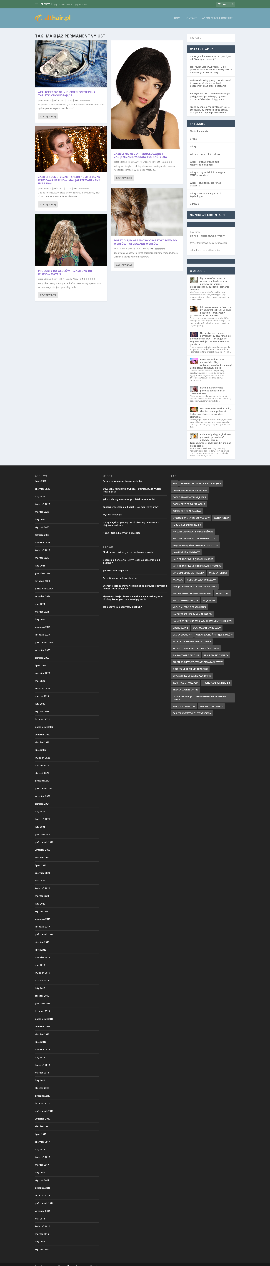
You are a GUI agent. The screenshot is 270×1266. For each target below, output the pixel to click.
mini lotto (222, 593)
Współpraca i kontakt (217, 18)
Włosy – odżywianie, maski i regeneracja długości (205, 163)
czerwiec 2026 (42, 488)
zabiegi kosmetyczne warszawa (192, 713)
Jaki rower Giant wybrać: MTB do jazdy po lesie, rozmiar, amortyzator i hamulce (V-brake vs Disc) (211, 69)
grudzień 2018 (42, 1003)
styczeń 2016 (42, 1249)
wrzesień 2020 (42, 849)
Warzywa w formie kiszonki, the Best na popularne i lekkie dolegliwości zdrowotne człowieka (210, 412)
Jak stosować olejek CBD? (116, 570)
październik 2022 (44, 726)
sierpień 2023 (42, 657)
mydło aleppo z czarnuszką (189, 607)
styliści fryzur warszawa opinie (192, 675)
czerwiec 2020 (42, 872)
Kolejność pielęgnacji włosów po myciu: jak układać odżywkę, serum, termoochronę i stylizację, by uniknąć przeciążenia (210, 440)
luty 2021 (40, 826)
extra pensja (221, 517)
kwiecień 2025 (42, 550)
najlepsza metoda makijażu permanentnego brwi (202, 620)
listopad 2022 (42, 719)
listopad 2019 (42, 926)
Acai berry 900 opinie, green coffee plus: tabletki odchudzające (67, 93)
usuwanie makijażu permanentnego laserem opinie (199, 698)
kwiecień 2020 (42, 888)
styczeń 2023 (42, 711)
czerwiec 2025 (42, 542)
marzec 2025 (42, 557)
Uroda (69, 100)
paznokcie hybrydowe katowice (192, 641)
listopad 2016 (42, 1195)
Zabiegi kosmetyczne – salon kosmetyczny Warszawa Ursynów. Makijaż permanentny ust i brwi (69, 180)
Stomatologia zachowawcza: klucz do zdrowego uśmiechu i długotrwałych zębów (135, 587)
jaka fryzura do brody (186, 552)
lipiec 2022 (40, 749)
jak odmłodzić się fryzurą (188, 572)
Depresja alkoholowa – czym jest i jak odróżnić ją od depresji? (210, 58)
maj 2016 (40, 1218)
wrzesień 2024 (42, 596)
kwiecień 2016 (42, 1226)
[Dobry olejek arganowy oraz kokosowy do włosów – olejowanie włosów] (147, 212)
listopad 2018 (42, 1011)
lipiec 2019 (40, 949)
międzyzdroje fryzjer (185, 600)
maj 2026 (40, 496)
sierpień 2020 (42, 857)
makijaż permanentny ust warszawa (195, 586)
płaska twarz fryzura (186, 655)
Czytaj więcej (48, 116)
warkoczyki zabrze (211, 706)
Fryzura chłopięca (112, 514)
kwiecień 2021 (42, 819)
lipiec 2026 (40, 481)
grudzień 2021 (42, 780)
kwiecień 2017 (42, 1157)
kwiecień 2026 (42, 504)
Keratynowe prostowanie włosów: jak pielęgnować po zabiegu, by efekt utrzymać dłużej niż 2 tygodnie (210, 96)
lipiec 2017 (40, 1134)
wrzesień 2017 (42, 1118)
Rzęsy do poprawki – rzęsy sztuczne (69, 4)
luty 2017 (40, 1172)
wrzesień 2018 (42, 1026)
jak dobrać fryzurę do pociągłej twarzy (197, 565)
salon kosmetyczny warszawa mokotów (197, 662)
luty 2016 (40, 1241)
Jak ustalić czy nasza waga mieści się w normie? (129, 499)
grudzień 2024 (42, 573)
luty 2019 (40, 988)
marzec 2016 (42, 1233)
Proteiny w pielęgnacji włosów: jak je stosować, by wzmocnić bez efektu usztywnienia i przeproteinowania (210, 109)
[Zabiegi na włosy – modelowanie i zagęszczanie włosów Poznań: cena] (147, 94)
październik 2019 (44, 934)
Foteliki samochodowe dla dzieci (120, 578)
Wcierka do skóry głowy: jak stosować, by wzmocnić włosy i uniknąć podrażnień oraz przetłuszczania (211, 83)
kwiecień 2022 (42, 757)
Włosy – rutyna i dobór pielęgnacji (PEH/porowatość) (208, 174)
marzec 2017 (42, 1164)
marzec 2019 (42, 980)
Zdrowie (194, 203)
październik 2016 (44, 1203)
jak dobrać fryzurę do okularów (193, 559)
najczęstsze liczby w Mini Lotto (192, 614)
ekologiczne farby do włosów (191, 517)
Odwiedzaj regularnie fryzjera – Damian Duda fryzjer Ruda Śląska (132, 490)
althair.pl (47, 100)
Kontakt (191, 18)
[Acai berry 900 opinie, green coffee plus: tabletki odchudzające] (71, 63)
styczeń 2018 (42, 1087)
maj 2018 (40, 1057)
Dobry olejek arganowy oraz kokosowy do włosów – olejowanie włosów (145, 242)
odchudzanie (180, 627)
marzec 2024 (42, 611)
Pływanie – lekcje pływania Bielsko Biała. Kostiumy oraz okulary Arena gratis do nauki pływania (133, 598)
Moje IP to (209, 600)
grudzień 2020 (42, 834)
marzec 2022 (42, 765)
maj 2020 (40, 880)
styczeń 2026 (42, 527)
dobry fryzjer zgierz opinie (189, 504)
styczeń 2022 (42, 772)
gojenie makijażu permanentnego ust (195, 545)
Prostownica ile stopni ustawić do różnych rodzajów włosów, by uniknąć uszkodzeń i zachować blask (211, 363)
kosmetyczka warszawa (201, 579)
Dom (177, 18)
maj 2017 (40, 1149)
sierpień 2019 (42, 942)
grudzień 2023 (42, 627)
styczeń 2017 (42, 1180)
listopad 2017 (42, 1103)
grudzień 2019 (42, 918)
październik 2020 (44, 842)
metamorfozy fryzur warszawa (192, 593)
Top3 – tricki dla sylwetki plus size (121, 532)
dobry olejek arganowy (187, 510)
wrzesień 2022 (42, 734)
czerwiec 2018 (42, 1049)
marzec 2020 (42, 895)
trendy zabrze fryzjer (216, 682)
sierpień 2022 (42, 742)
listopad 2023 (42, 634)
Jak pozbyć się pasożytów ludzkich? (122, 606)
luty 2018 (40, 1080)
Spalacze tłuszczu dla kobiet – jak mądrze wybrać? (130, 506)
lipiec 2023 (40, 665)
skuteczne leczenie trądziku (190, 669)
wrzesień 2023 (42, 650)
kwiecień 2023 (42, 688)
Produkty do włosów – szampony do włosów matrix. (65, 272)
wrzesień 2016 (42, 1210)
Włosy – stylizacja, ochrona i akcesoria (205, 184)
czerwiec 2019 (42, 957)
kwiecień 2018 (42, 1064)
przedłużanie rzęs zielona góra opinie (196, 648)
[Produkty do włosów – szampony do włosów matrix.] (71, 240)
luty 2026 (40, 519)
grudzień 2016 (42, 1187)
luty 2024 (40, 619)
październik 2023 (44, 642)
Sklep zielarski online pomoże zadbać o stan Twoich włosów (207, 390)
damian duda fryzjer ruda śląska (201, 483)
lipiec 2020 (40, 865)
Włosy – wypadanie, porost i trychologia (205, 195)
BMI (175, 483)
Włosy (75, 279)
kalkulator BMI (218, 572)
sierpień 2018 (42, 1034)
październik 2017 (44, 1111)
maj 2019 (40, 965)
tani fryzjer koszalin (185, 682)
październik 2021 (44, 788)
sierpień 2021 (42, 803)
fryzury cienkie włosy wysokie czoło (195, 538)
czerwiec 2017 (42, 1141)
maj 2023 (40, 680)
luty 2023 (40, 703)
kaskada (177, 579)
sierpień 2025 (42, 534)
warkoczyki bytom (184, 706)
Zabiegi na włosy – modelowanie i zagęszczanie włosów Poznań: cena (140, 155)
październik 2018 (44, 1018)
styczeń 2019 (42, 995)
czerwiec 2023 (42, 673)
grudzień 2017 (42, 1095)
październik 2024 (44, 588)
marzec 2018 (42, 1072)
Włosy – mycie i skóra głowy (205, 154)
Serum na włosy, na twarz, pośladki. (122, 481)
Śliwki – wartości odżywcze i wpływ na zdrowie (128, 552)
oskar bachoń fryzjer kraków (214, 634)
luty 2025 (40, 565)
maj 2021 (40, 811)
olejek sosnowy (182, 634)
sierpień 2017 (42, 1126)
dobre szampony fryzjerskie (189, 497)
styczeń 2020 (42, 911)
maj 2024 (40, 604)
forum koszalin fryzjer (187, 524)
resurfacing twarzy (216, 655)
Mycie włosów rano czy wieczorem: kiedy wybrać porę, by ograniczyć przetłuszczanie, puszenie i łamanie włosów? (209, 284)
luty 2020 (40, 903)
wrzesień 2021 (42, 796)
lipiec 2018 (40, 1041)
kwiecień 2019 (42, 972)
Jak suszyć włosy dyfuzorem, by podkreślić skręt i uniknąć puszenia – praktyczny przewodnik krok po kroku (211, 311)
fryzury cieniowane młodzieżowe (193, 531)
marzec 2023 (42, 696)
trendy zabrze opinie (185, 689)
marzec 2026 (42, 511)
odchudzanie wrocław (207, 627)
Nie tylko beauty (199, 131)
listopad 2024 (42, 580)
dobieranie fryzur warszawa (190, 490)
